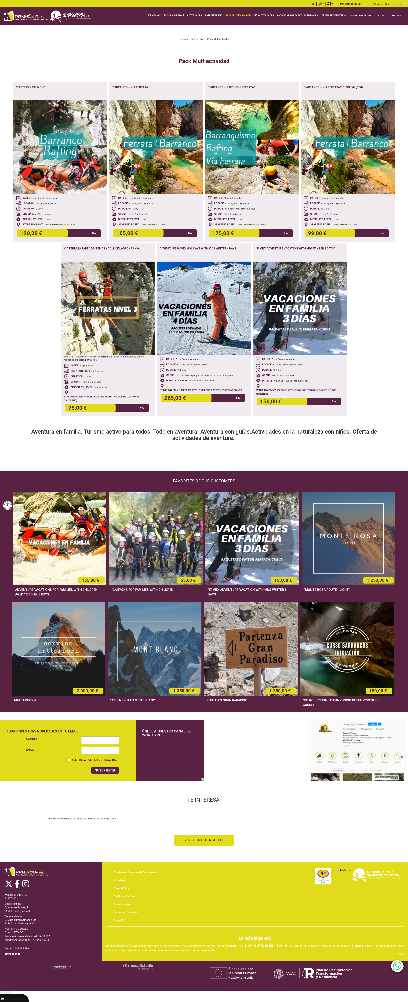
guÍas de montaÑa (204, 950)
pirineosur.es (12, 953)
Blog (381, 15)
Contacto (397, 15)
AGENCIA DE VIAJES (360, 15)
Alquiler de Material (334, 15)
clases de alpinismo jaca (118, 945)
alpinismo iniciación (227, 945)
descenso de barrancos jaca (390, 945)
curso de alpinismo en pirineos (198, 945)
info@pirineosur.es (351, 3)
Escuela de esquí (174, 15)
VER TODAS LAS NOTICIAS (204, 840)
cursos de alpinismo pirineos (147, 945)
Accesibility (120, 920)
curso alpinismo (172, 945)
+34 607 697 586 (380, 4)
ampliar (402, 953)
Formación (153, 15)
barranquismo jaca (364, 945)
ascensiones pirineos (319, 945)
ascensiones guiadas (180, 950)
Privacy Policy (121, 888)
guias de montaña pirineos (142, 950)
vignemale (162, 950)
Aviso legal (120, 880)
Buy (94, 233)
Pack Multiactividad (238, 15)
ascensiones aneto (343, 945)
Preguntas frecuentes (125, 912)
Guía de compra (122, 904)
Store (202, 39)
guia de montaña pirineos (261, 945)
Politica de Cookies (124, 896)
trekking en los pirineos (295, 946)
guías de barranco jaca (115, 950)
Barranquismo (213, 15)
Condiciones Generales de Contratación (135, 872)
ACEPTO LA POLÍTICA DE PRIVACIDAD (94, 759)
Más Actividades (264, 15)
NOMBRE (31, 739)
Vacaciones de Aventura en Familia (298, 15)
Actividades (194, 15)
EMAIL (30, 749)
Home (193, 39)
